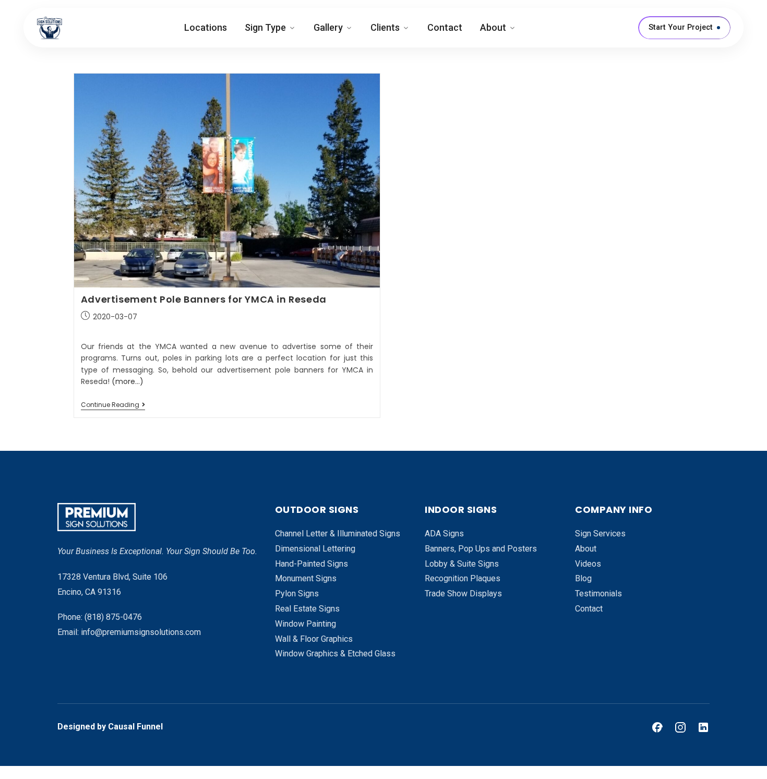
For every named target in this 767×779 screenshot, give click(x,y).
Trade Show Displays (463, 593)
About (493, 27)
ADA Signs (444, 533)
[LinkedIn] (703, 727)
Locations (205, 27)
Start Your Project (681, 27)
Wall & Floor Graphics (314, 639)
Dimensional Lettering (315, 549)
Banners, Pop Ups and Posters (481, 549)
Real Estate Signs (307, 609)
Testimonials (598, 593)
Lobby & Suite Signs (462, 564)
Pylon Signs (297, 593)
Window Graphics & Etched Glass (335, 653)
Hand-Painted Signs (311, 564)
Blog (583, 578)
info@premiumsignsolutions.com (141, 632)
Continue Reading (113, 405)
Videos (588, 564)
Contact (444, 27)
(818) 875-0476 (113, 617)
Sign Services (600, 533)
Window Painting (305, 624)
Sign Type (265, 27)
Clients (385, 27)
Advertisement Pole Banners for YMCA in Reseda (204, 299)
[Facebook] (657, 727)
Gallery (328, 27)
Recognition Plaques (462, 578)
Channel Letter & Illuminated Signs (337, 533)
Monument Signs (306, 578)
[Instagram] (680, 727)
